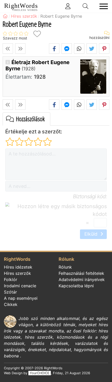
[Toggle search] (85, 6)
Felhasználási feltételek (81, 273)
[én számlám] (68, 6)
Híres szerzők (17, 273)
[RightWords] (5, 16)
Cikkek (10, 304)
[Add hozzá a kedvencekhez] (37, 34)
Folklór (10, 279)
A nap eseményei (21, 298)
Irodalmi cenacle (20, 285)
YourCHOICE (39, 373)
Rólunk (65, 267)
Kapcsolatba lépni (76, 285)
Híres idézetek (18, 267)
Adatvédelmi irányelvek (82, 279)
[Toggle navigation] (102, 6)
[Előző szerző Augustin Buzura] (8, 48)
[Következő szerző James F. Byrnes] (20, 48)
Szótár (10, 292)
